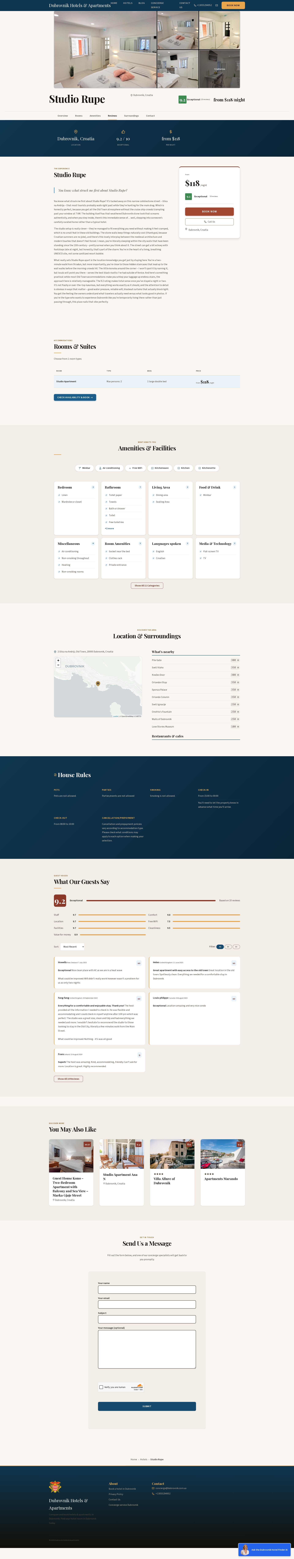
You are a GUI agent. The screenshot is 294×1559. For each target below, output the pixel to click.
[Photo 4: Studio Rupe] (177, 69)
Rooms (78, 115)
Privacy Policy (116, 1494)
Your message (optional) (111, 1328)
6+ (236, 947)
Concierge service (157, 5)
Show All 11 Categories (147, 585)
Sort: (56, 946)
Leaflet (115, 716)
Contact (150, 115)
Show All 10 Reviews (68, 1079)
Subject (102, 1313)
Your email (103, 1298)
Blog (142, 3)
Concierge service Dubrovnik (123, 1505)
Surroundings (131, 115)
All (220, 947)
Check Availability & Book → (75, 397)
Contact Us (184, 5)
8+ (228, 947)
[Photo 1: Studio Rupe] (105, 49)
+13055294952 (163, 1493)
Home (114, 3)
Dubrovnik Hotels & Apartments (68, 1504)
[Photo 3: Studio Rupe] (219, 30)
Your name (104, 1283)
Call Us (211, 221)
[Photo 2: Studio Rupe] (177, 30)
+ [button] (58, 660)
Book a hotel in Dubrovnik (122, 1489)
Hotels (127, 3)
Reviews (112, 115)
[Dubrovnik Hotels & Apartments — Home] (55, 1487)
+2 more (109, 528)
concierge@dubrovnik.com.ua (171, 1488)
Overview (63, 115)
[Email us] (216, 5)
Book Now (233, 5)
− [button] (58, 665)
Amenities (95, 115)
